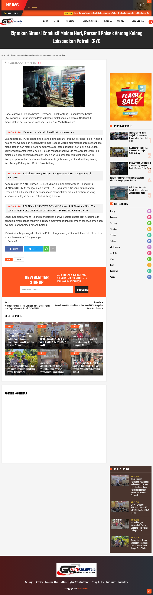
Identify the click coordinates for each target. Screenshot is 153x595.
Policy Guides (98, 582)
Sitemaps (29, 582)
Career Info (123, 582)
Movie (112, 259)
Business (113, 217)
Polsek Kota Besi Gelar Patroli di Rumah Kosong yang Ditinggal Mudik (138, 190)
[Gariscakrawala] (76, 576)
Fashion (113, 241)
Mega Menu (137, 22)
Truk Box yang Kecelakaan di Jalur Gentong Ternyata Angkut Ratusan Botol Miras (140, 165)
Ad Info (63, 582)
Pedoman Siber (51, 582)
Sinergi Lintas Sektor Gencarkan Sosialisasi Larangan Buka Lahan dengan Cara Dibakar (21, 369)
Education (113, 229)
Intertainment (115, 247)
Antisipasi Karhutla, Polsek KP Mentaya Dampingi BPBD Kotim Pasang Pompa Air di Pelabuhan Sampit (86, 368)
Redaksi (39, 582)
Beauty (112, 211)
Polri (19, 259)
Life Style (113, 253)
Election (113, 235)
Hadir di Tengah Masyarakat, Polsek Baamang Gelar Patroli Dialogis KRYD (86, 342)
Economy (113, 223)
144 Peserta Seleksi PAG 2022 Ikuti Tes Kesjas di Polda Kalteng (138, 150)
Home (45, 22)
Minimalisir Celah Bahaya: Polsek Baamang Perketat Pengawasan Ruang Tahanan (52, 369)
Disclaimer (111, 582)
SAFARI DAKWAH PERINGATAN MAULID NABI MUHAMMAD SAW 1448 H (53, 342)
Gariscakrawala (82, 589)
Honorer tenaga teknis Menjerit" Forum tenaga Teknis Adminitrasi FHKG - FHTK (139, 137)
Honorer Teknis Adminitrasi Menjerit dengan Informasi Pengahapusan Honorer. (127, 179)
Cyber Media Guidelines (79, 582)
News (112, 265)
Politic (112, 277)
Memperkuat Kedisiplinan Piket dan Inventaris (49, 132)
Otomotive (114, 271)
